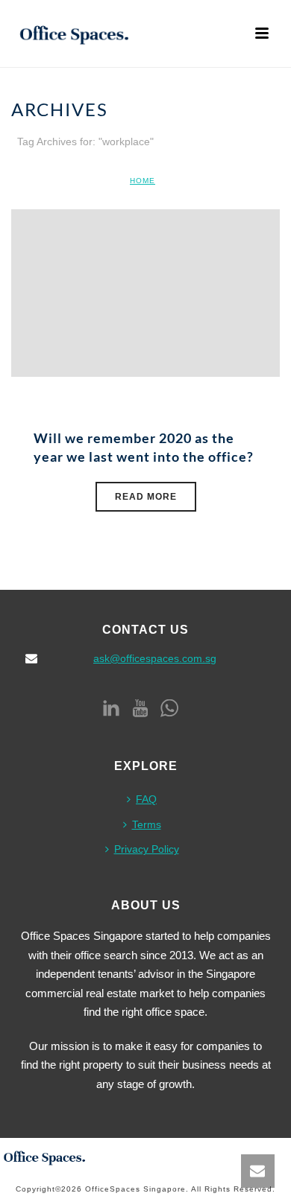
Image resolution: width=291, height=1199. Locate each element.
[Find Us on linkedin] (111, 709)
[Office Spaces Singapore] (45, 1156)
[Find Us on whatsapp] (169, 709)
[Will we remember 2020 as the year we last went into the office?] (145, 292)
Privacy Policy (146, 849)
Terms (146, 824)
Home (142, 180)
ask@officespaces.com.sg (154, 658)
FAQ (146, 799)
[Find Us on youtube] (140, 709)
